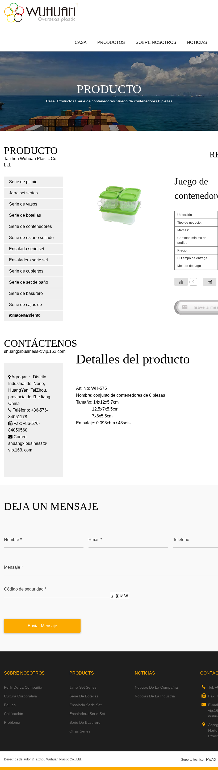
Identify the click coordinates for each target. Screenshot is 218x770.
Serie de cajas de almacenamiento (25, 306)
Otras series (79, 731)
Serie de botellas (25, 215)
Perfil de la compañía (23, 687)
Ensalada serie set (26, 248)
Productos (111, 42)
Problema (12, 722)
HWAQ (211, 759)
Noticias (197, 42)
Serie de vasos (23, 204)
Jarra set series (120, 50)
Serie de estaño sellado (31, 237)
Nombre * (13, 539)
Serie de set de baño (28, 282)
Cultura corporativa (20, 696)
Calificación (13, 714)
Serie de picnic (23, 181)
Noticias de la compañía (156, 687)
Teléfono (181, 539)
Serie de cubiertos (26, 271)
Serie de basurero (26, 293)
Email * (95, 539)
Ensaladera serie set (28, 260)
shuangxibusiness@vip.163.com (34, 351)
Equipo (10, 705)
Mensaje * (13, 567)
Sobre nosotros (156, 42)
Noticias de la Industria (155, 696)
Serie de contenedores (96, 101)
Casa (81, 42)
